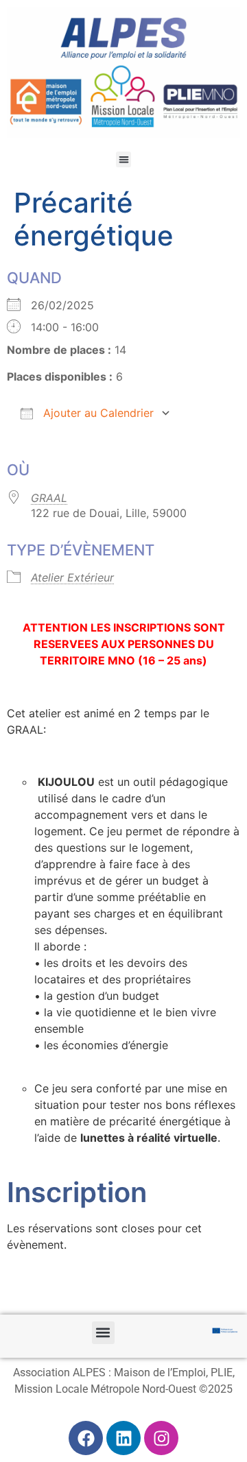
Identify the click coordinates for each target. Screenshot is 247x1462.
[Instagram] (161, 1438)
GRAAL (49, 498)
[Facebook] (86, 1438)
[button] (124, 159)
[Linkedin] (123, 1438)
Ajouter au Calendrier (97, 413)
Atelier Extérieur (72, 577)
